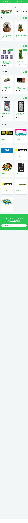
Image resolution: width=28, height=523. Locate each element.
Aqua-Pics (18, 190)
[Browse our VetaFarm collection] (7, 199)
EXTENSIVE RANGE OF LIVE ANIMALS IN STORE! (14, 1)
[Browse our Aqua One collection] (21, 146)
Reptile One (5, 190)
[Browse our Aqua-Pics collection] (21, 180)
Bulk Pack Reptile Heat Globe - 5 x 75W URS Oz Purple (7, 62)
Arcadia (18, 139)
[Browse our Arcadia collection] (21, 131)
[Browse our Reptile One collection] (7, 184)
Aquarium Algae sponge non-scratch (20, 115)
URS (17, 173)
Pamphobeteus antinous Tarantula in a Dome (7, 35)
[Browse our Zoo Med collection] (7, 166)
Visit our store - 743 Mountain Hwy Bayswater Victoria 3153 (14, 4)
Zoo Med (4, 173)
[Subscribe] (25, 225)
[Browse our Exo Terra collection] (7, 130)
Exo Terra (4, 139)
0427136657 (7, 7)
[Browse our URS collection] (21, 167)
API (3, 156)
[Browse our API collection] (7, 147)
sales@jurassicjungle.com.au (18, 7)
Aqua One (18, 156)
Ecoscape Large (20, 61)
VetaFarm (4, 207)
